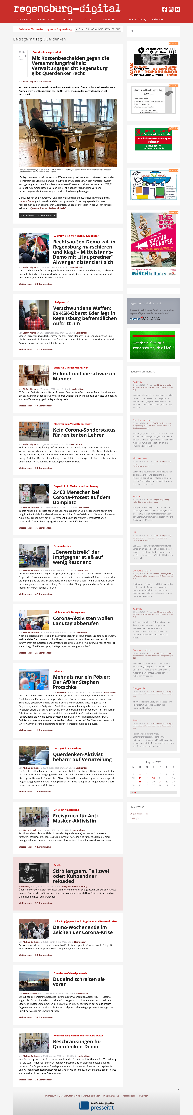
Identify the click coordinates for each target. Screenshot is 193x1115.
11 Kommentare (44, 730)
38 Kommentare (44, 283)
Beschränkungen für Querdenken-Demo (77, 1044)
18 (140, 781)
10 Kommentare (46, 215)
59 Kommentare (44, 955)
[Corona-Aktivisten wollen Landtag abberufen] (34, 620)
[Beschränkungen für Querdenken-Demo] (34, 1043)
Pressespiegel (128, 1095)
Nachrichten (46, 19)
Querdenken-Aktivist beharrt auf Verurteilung (82, 757)
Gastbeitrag (24, 886)
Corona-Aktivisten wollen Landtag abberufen (83, 621)
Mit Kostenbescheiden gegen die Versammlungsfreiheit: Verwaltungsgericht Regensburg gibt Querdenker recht (70, 65)
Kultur (88, 19)
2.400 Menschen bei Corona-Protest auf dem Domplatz (81, 497)
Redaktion (109, 19)
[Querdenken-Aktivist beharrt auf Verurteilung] (34, 755)
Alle (77, 29)
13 (153, 778)
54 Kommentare (44, 468)
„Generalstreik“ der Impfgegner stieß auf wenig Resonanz (78, 557)
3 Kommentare (43, 791)
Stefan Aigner (29, 81)
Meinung (68, 19)
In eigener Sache (70, 886)
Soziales (109, 29)
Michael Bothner (31, 507)
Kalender (157, 19)
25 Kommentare (44, 652)
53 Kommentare (44, 1017)
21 (160, 781)
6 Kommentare (43, 846)
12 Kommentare (44, 349)
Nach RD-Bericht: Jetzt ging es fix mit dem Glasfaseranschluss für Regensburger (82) (153, 387)
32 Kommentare (44, 903)
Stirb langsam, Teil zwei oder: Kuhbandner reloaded (81, 876)
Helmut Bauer (27, 201)
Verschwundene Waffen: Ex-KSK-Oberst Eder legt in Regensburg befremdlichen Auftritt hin (85, 315)
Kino (118, 29)
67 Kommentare (44, 594)
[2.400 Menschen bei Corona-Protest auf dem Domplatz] (34, 494)
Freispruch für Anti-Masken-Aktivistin (76, 818)
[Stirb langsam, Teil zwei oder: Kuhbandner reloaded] (34, 873)
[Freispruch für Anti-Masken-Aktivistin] (34, 817)
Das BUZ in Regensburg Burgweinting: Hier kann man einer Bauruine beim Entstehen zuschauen (152, 425)
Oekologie (97, 29)
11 (140, 778)
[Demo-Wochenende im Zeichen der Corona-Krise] (34, 929)
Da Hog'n (134, 818)
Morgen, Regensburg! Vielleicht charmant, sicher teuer (151, 500)
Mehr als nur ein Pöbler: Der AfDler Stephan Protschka (81, 682)
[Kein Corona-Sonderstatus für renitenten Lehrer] (34, 432)
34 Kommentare (44, 1079)
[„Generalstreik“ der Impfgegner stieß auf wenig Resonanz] (34, 556)
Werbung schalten (91, 1095)
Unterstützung (137, 19)
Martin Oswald (30, 830)
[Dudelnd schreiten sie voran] (34, 981)
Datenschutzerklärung (69, 1095)
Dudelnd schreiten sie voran (79, 982)
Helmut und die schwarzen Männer (85, 376)
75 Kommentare (44, 527)
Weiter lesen (27, 215)
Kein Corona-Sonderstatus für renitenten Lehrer (84, 432)
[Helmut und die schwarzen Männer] (34, 376)
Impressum (50, 1095)
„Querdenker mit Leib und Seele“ (47, 208)
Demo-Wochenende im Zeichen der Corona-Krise (83, 930)
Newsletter (143, 1095)
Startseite (24, 19)
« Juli (134, 792)
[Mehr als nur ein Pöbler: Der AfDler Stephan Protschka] (34, 679)
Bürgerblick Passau (139, 813)
